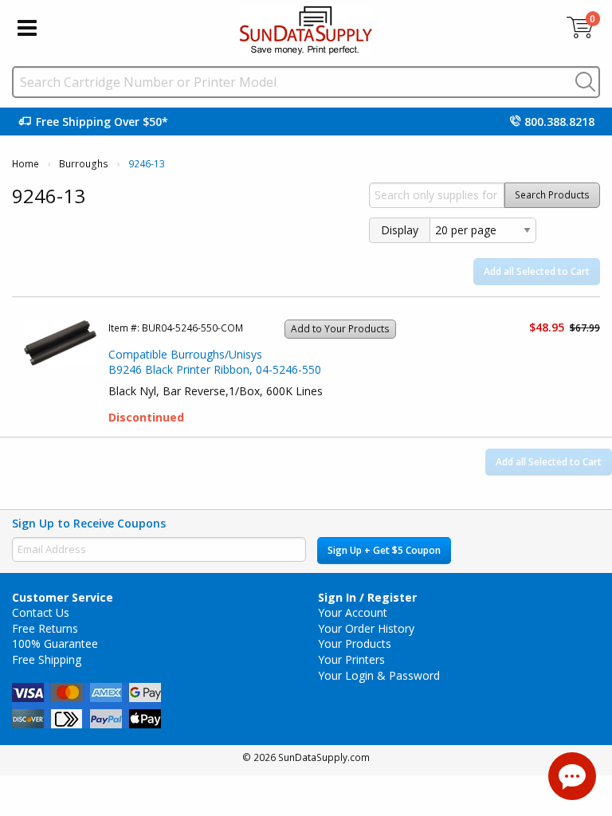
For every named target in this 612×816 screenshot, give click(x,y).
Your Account (352, 612)
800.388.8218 (559, 121)
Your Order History (366, 628)
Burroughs (83, 164)
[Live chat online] (572, 776)
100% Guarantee (55, 643)
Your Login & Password (379, 675)
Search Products (552, 195)
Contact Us (40, 612)
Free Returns (45, 628)
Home (25, 164)
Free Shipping (46, 659)
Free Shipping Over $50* (102, 121)
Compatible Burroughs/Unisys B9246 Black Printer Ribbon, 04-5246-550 (214, 362)
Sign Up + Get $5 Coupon (384, 550)
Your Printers (351, 659)
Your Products (354, 643)
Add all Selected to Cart (537, 271)
